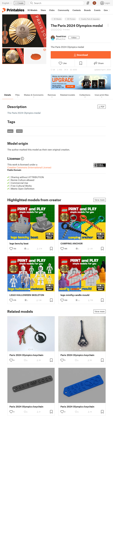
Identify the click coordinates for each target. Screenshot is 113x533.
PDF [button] (103, 106)
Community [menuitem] (63, 10)
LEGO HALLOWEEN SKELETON (27, 295)
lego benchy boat (19, 243)
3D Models (57, 19)
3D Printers (71, 19)
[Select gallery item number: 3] (84, 237)
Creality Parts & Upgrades (90, 19)
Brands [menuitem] (87, 10)
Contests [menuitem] (76, 10)
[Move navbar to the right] (109, 10)
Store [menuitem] (43, 10)
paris (10, 131)
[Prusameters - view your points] (94, 3)
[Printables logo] (13, 10)
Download (82, 54)
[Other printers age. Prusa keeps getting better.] (81, 82)
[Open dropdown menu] (108, 25)
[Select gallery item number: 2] (82, 237)
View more (100, 200)
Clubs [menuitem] (52, 10)
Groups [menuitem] (107, 10)
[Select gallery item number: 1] (79, 237)
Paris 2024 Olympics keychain (26, 355)
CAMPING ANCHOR (71, 243)
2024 (19, 131)
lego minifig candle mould (74, 295)
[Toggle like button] (11, 248)
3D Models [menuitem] (32, 10)
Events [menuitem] (97, 10)
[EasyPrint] (88, 3)
